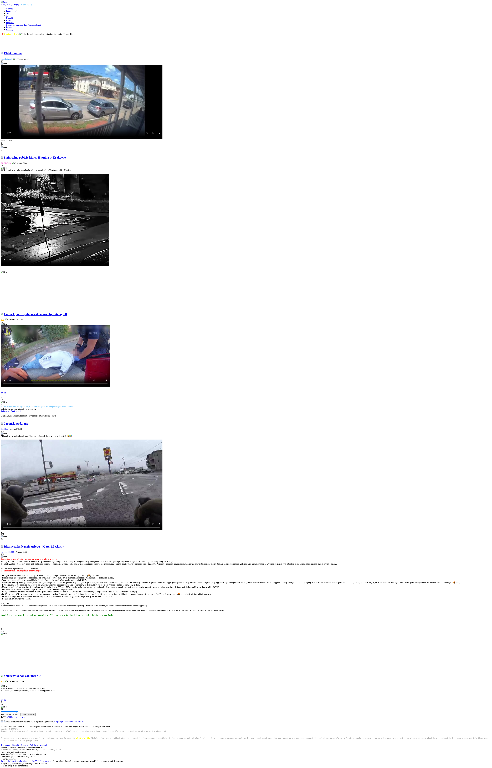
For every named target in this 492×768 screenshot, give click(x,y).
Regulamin (6, 745)
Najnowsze (10, 25)
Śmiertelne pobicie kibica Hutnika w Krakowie (35, 157)
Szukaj (9, 4)
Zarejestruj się (25, 4)
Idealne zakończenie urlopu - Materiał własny (34, 546)
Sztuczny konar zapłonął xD (22, 675)
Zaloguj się (5, 411)
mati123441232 (7, 552)
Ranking (9, 29)
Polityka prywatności (38, 745)
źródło (3, 393)
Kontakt (15, 745)
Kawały (9, 20)
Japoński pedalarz (16, 423)
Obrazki (9, 18)
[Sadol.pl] (4, 2)
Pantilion (4, 429)
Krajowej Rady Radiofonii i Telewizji (69, 722)
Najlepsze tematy (35, 25)
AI (7, 16)
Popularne (10, 22)
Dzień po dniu (21, 25)
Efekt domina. (13, 53)
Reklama (24, 745)
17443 (9, 717)
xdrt (2, 319)
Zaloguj (16, 4)
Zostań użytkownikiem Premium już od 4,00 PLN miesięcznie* (27, 761)
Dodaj (3, 4)
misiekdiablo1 (6, 59)
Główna (9, 9)
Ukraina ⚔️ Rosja (11, 34)
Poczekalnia (11, 11)
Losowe (9, 27)
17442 (14, 717)
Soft (7, 13)
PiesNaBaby (6, 163)
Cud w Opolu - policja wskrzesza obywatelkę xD (35, 314)
